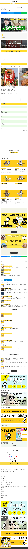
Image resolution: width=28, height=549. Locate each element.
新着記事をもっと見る (14, 309)
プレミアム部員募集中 (14, 252)
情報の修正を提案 (25, 130)
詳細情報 (4, 37)
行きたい (26, 542)
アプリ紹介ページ (14, 232)
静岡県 (23, 10)
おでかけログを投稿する (14, 152)
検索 (26, 261)
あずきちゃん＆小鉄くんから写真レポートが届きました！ (8, 35)
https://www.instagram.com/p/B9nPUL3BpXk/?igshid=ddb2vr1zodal (7, 99)
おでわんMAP (14, 445)
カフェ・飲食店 (14, 10)
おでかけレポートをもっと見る (14, 354)
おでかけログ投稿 (26, 545)
